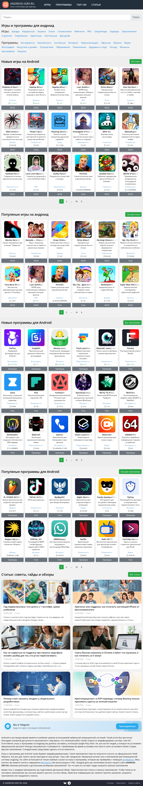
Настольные (51, 35)
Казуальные (28, 31)
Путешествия (46, 47)
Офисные (106, 42)
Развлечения (79, 47)
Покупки (21, 51)
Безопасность (44, 42)
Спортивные (21, 35)
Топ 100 (81, 4)
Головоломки (65, 31)
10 (77, 312)
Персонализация (89, 42)
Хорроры (114, 31)
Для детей (65, 35)
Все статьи (135, 574)
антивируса (128, 759)
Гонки (52, 31)
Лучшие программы (130, 471)
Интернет (73, 42)
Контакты (121, 783)
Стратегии (7, 35)
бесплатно (46, 762)
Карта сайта (134, 783)
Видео (127, 42)
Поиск (136, 17)
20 (77, 201)
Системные (60, 42)
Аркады (16, 31)
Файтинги (79, 31)
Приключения (129, 31)
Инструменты (28, 42)
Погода (113, 47)
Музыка (117, 42)
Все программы (132, 322)
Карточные (36, 35)
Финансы (124, 47)
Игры (47, 4)
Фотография (8, 47)
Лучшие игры (133, 214)
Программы (64, 4)
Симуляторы (100, 31)
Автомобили (8, 51)
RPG (89, 31)
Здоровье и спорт (98, 47)
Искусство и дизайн (27, 47)
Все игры (135, 61)
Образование (63, 47)
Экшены (41, 31)
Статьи (96, 4)
